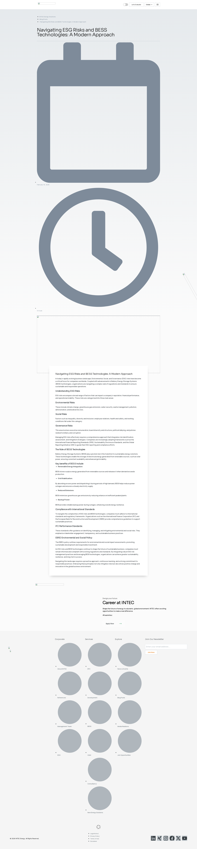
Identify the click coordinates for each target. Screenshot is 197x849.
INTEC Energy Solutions (47, 17)
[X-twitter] (178, 838)
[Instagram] (165, 838)
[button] (149, 5)
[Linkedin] (153, 838)
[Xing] (159, 838)
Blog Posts (44, 19)
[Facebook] (172, 838)
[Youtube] (184, 838)
